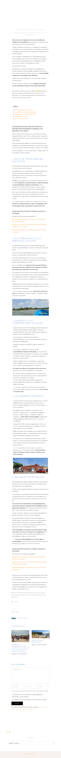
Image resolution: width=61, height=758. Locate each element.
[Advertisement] (30, 12)
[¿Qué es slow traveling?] (41, 634)
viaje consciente (29, 595)
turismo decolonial (28, 592)
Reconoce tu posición (21, 118)
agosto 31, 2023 (36, 644)
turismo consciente (18, 592)
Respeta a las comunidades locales (25, 114)
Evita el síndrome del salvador (24, 110)
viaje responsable (38, 595)
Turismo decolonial (35, 32)
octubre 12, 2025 (16, 654)
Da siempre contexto (21, 116)
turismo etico (37, 592)
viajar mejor (21, 595)
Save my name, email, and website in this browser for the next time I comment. (30, 690)
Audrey (14, 609)
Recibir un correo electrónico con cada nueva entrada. (30, 699)
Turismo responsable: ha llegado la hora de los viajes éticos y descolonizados (20, 648)
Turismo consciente (21, 32)
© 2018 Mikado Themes (30, 753)
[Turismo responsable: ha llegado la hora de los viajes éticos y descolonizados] (20, 636)
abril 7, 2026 (14, 612)
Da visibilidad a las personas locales (25, 112)
